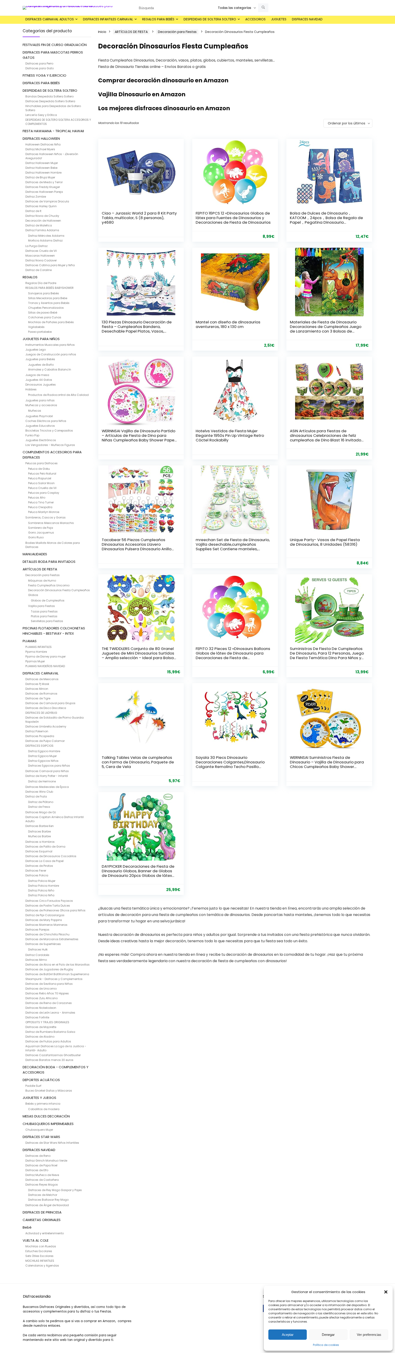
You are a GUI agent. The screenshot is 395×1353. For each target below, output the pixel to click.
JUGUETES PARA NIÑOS (41, 338)
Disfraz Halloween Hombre (43, 172)
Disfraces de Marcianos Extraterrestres (51, 939)
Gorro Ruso (36, 537)
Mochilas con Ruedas (40, 1246)
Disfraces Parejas (37, 930)
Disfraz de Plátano (40, 802)
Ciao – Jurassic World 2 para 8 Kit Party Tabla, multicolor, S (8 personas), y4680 (139, 217)
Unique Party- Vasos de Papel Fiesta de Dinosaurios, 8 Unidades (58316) (325, 542)
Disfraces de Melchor (42, 1195)
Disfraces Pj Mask (37, 684)
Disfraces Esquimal (38, 851)
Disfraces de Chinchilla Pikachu (47, 934)
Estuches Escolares (38, 1251)
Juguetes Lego (35, 350)
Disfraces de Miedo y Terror (44, 182)
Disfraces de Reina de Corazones (48, 1003)
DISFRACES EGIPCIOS (39, 746)
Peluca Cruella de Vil (42, 488)
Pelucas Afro (36, 497)
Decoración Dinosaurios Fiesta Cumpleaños (59, 590)
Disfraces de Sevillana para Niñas (49, 984)
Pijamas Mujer (35, 661)
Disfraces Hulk (38, 949)
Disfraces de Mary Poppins (43, 920)
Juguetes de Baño (41, 365)
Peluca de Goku (39, 469)
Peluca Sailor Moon (41, 483)
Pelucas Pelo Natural (42, 473)
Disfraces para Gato (39, 68)
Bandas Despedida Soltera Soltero (49, 96)
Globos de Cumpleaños (47, 600)
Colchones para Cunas (44, 317)
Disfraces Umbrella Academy (45, 726)
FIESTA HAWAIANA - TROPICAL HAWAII (53, 131)
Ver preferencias (369, 1335)
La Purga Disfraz (36, 246)
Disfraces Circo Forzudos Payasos (49, 901)
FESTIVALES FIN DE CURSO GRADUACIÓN (55, 44)
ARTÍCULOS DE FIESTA (40, 569)
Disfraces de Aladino (39, 1037)
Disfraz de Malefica (38, 225)
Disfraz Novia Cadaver (41, 260)
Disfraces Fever (35, 870)
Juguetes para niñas (40, 400)
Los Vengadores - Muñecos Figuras (50, 445)
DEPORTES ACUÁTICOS (41, 1079)
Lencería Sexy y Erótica (41, 115)
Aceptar (288, 1335)
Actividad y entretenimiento (44, 1233)
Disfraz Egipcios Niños (43, 761)
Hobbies (31, 389)
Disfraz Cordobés (37, 955)
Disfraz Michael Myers (40, 149)
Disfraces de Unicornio (41, 989)
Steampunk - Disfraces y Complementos (54, 979)
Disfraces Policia (36, 875)
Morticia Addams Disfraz (45, 240)
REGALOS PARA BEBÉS (158, 19)
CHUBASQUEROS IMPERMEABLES (48, 1123)
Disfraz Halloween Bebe (41, 168)
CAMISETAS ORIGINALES (42, 1219)
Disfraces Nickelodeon (40, 1008)
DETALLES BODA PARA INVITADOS (49, 561)
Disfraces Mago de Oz (40, 812)
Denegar (328, 1335)
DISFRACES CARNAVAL (41, 673)
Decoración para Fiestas (42, 575)
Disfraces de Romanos (41, 693)
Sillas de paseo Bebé (42, 312)
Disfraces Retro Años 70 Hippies (47, 993)
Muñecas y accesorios (41, 405)
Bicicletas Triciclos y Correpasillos (49, 430)
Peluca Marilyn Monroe (43, 512)
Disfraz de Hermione (42, 781)
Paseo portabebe (40, 332)
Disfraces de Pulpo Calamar (45, 741)
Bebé (27, 1227)
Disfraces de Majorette (40, 1027)
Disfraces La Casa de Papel (44, 861)
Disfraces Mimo (36, 960)
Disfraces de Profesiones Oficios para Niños (55, 910)
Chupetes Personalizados (46, 308)
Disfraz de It (33, 211)
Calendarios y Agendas (42, 1265)
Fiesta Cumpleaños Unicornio (48, 585)
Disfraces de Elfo (36, 1170)
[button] (386, 1292)
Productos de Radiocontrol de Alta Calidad (58, 395)
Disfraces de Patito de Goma (45, 846)
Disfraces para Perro (39, 63)
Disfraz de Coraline (38, 270)
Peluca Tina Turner (41, 502)
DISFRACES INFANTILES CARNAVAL (108, 19)
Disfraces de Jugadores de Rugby (49, 969)
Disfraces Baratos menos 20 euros (49, 1060)
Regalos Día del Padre (40, 283)
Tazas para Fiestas (44, 611)
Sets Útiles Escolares (39, 1256)
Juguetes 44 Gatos (38, 380)
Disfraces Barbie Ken (39, 826)
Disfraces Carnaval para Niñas (47, 771)
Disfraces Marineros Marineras (46, 925)
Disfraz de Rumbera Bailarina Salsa (50, 1032)
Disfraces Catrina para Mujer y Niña (50, 265)
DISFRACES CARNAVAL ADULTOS (49, 19)
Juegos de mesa (37, 375)
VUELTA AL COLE (35, 1240)
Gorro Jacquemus (41, 532)
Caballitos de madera (43, 1109)
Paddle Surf (33, 1086)
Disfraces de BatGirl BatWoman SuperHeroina (57, 974)
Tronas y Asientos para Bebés (48, 303)
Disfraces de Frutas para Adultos (48, 1041)
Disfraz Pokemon (36, 731)
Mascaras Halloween (40, 256)
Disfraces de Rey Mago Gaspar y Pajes (55, 1190)
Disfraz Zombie (35, 197)
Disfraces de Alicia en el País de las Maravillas (57, 964)
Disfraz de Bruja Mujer (40, 177)
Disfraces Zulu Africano (41, 998)
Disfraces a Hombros (40, 842)
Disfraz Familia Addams (42, 230)
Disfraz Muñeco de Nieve (42, 1175)
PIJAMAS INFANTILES (38, 647)
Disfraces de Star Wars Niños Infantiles (52, 1143)
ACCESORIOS (255, 19)
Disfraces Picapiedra (39, 736)
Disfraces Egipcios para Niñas (49, 766)
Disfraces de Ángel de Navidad (47, 1205)
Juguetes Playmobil (39, 416)
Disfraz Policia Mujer (41, 881)
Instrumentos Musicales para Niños (50, 345)
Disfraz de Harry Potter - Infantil (46, 776)
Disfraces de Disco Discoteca (45, 708)
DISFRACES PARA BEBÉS (41, 83)
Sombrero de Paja (40, 528)
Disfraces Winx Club (39, 792)
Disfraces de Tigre (37, 698)
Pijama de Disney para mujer (45, 656)
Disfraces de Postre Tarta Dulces (47, 905)
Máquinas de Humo (42, 581)
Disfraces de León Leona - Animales (50, 1013)
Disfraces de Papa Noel (41, 1165)
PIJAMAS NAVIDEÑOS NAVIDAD (45, 666)
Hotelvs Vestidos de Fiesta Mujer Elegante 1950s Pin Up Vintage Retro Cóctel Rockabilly (230, 435)
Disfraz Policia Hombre (43, 886)
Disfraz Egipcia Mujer (42, 756)
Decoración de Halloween (43, 221)
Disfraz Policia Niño (41, 890)
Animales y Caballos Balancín (49, 369)
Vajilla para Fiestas (41, 606)
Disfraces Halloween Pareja (44, 192)
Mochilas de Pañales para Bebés (51, 322)
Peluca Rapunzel (39, 478)
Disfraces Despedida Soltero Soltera (50, 101)
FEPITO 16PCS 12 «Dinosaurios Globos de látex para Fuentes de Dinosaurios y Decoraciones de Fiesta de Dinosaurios (233, 217)
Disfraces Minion (36, 689)
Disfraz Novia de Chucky (42, 216)
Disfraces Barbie (39, 831)
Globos (33, 595)
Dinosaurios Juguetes (40, 385)
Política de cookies (326, 1345)
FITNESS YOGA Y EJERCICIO (44, 75)
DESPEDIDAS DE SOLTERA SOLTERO (210, 19)
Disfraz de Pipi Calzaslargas (44, 915)
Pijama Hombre (36, 652)
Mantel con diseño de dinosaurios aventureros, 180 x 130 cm (228, 324)
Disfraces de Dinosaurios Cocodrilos (50, 856)
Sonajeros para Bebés (43, 293)
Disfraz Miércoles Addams (46, 236)
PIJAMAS (30, 641)
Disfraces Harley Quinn (41, 206)
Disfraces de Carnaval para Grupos (50, 703)
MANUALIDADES (35, 554)
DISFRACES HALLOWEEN (41, 138)
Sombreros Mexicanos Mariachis (51, 523)
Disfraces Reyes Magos (41, 1185)
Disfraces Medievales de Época (47, 787)
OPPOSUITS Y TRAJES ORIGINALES (47, 1022)
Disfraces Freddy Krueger (42, 187)
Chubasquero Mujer (39, 1130)
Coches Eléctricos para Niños (45, 421)
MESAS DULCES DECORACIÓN (46, 1116)
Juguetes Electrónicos (40, 440)
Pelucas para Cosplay (43, 493)
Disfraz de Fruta (36, 796)
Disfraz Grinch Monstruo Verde (46, 1160)
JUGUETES (278, 19)
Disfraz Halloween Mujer (41, 163)
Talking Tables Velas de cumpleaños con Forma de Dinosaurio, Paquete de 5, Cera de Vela (138, 762)
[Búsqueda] (263, 7)
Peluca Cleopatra (40, 507)
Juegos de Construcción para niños (50, 354)
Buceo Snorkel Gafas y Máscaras (48, 1091)
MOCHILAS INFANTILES (39, 1261)
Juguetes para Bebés (40, 359)
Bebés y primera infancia (42, 1104)
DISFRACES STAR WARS (41, 1136)
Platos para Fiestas (44, 616)
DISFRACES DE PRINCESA (42, 1212)
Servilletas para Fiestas (47, 621)
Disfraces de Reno (38, 1156)
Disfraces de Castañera (42, 1180)
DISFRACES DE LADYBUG (41, 713)
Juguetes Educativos (40, 426)
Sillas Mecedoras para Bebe (47, 298)
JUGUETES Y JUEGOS (39, 1097)
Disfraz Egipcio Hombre (44, 751)
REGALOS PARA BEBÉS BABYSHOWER (49, 288)
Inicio (102, 32)
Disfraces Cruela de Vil (41, 251)
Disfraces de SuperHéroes (43, 944)
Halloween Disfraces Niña (43, 144)
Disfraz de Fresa (39, 807)
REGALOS (30, 277)
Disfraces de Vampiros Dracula (47, 201)
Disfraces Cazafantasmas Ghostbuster (53, 1055)
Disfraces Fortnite (37, 1017)
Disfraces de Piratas (39, 866)
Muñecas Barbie (39, 836)
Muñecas (34, 411)
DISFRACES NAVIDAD (307, 19)
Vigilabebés (36, 327)
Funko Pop (32, 435)
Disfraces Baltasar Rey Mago (48, 1200)
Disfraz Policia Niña (41, 895)
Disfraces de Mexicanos (42, 679)
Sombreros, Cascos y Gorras (45, 517)
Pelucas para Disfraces (41, 463)
